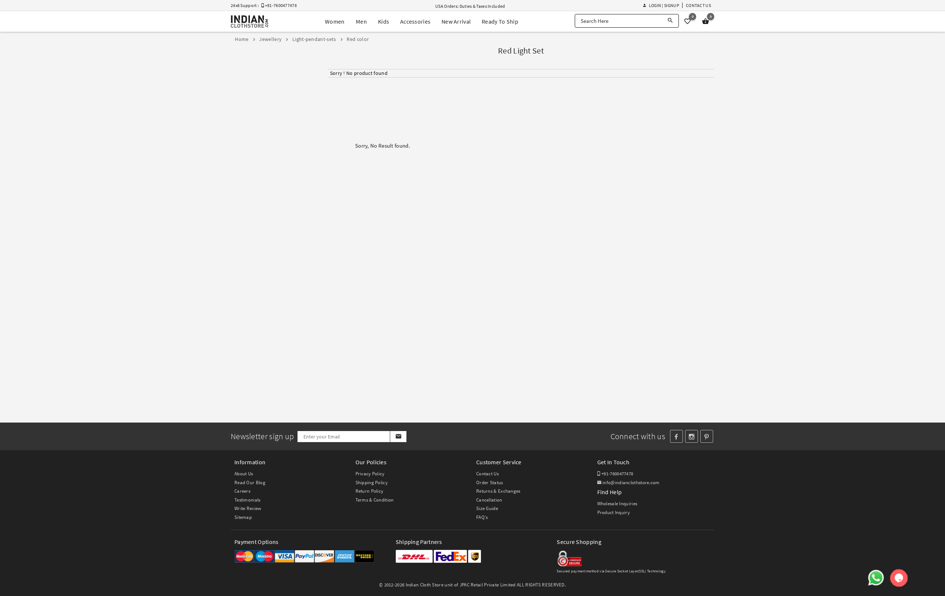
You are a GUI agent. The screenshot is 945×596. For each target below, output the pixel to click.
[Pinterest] (706, 436)
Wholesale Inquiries (617, 503)
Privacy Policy (370, 474)
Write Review (247, 508)
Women (335, 21)
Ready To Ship (500, 21)
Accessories (415, 21)
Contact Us (698, 5)
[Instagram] (691, 436)
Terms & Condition (374, 500)
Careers (242, 491)
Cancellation (489, 500)
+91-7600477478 (616, 474)
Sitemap (243, 517)
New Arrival (456, 21)
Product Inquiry (613, 512)
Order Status (489, 482)
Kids (383, 21)
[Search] (670, 20)
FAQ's (482, 517)
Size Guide (487, 508)
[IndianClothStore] (249, 21)
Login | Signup (664, 5)
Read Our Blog (249, 482)
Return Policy (369, 491)
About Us (243, 474)
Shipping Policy (371, 482)
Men (361, 21)
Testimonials (247, 500)
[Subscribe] (398, 436)
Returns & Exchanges (498, 491)
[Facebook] (676, 436)
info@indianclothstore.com (631, 482)
